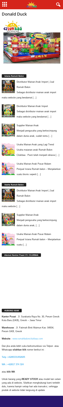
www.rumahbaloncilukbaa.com (27, 338)
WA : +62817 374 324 (13, 364)
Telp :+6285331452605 (13, 357)
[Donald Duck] (31, 42)
